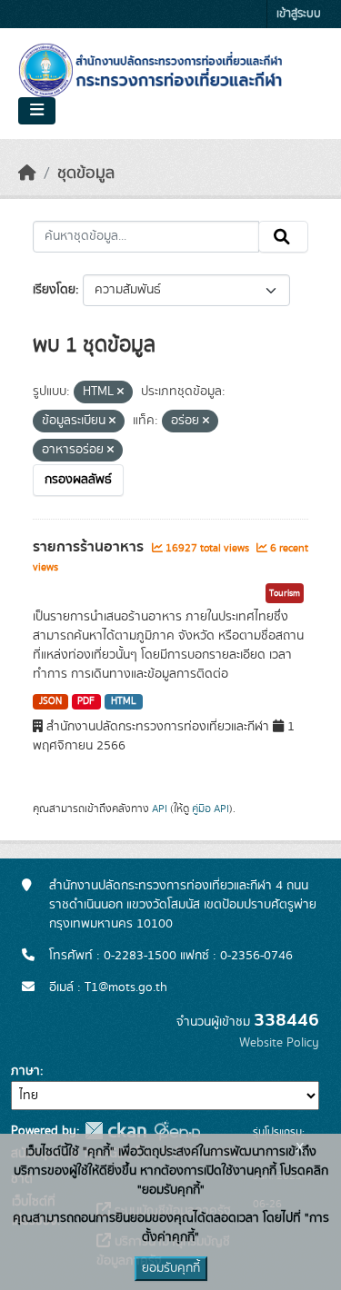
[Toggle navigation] (36, 110)
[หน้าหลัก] (27, 173)
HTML (123, 701)
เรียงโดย (54, 290)
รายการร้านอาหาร (90, 547)
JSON (50, 701)
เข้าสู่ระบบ (298, 14)
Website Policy (279, 1043)
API (159, 808)
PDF (86, 701)
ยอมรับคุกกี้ (171, 1268)
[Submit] (283, 237)
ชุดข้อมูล (86, 173)
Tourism (284, 593)
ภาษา (25, 1071)
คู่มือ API (210, 808)
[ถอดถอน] (120, 392)
